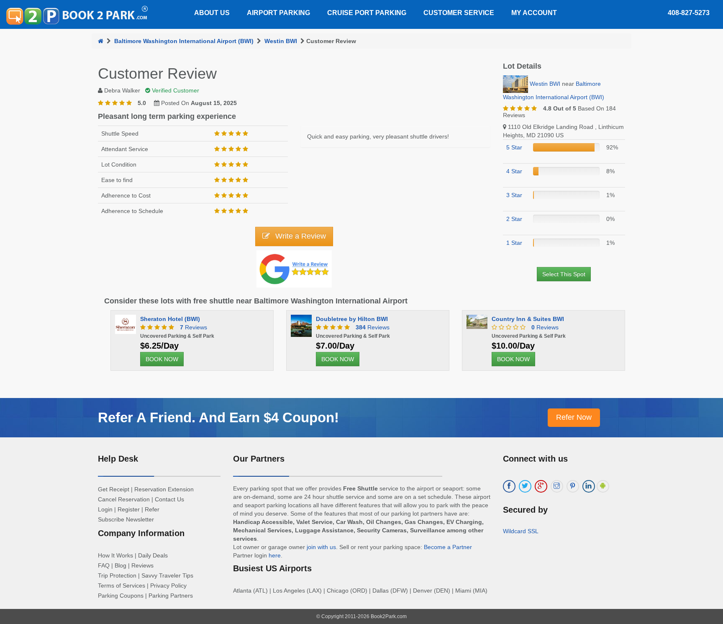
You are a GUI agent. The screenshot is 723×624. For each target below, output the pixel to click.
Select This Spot (563, 274)
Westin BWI (280, 41)
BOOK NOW (162, 359)
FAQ (104, 565)
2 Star (514, 219)
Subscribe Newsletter (126, 519)
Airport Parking (278, 12)
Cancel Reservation (124, 499)
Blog (120, 565)
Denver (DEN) (431, 590)
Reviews (193, 327)
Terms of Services (121, 585)
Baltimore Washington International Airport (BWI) (184, 41)
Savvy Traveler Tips (167, 575)
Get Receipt (113, 489)
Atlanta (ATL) (250, 590)
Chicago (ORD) (347, 590)
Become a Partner (448, 547)
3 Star (514, 195)
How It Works (115, 555)
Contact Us (169, 499)
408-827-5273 (689, 12)
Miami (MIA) (471, 590)
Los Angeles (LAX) (297, 590)
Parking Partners (171, 595)
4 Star (514, 171)
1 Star (514, 242)
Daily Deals (153, 555)
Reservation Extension (164, 489)
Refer (152, 509)
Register (129, 509)
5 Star (514, 147)
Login (105, 509)
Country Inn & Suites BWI (528, 319)
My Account (534, 12)
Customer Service (458, 12)
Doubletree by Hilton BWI (352, 319)
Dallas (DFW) (390, 590)
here (275, 555)
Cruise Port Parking (366, 12)
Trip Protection (117, 575)
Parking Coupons (121, 595)
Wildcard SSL (520, 531)
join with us (321, 547)
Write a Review (299, 236)
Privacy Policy (168, 585)
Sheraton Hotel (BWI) (170, 319)
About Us (212, 12)
